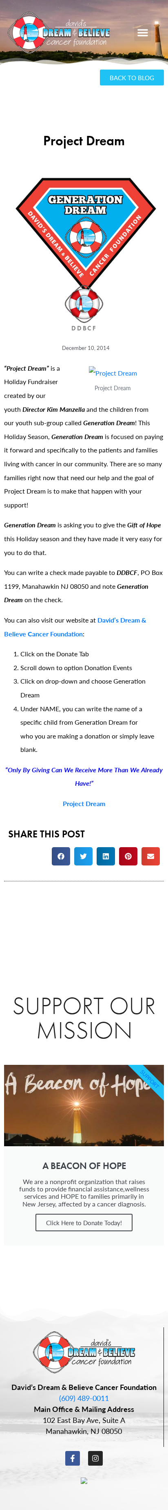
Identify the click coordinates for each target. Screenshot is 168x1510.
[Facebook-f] (72, 1458)
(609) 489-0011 (84, 1398)
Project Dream (84, 803)
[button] (142, 32)
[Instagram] (95, 1458)
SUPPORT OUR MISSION (84, 1018)
